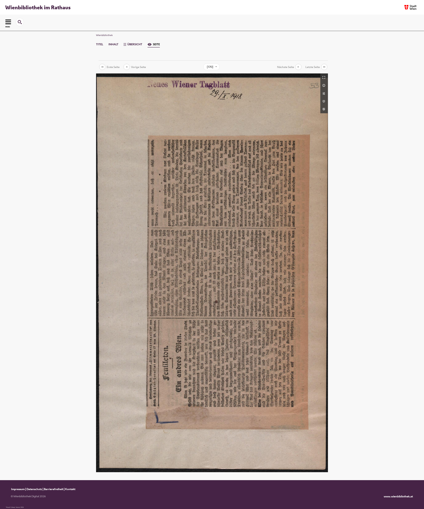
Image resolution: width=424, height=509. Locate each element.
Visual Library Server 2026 (15, 507)
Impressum (18, 489)
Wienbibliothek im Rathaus (38, 7)
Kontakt (70, 489)
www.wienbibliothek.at (398, 496)
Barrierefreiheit (53, 489)
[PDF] (324, 101)
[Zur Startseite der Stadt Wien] (410, 7)
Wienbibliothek (104, 35)
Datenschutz (34, 489)
